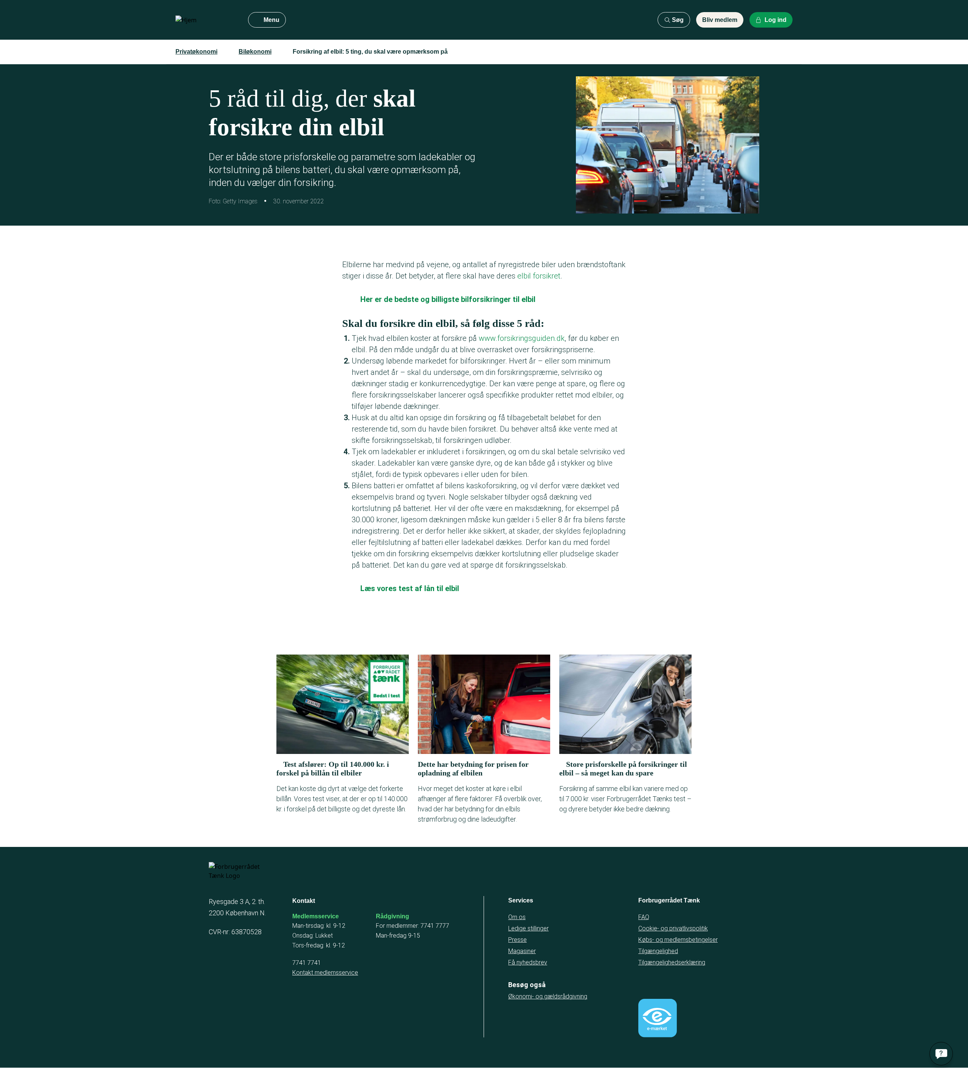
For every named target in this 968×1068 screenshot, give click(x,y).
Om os (517, 917)
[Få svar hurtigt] (941, 1053)
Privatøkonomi (196, 51)
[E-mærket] (657, 1018)
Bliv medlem (719, 20)
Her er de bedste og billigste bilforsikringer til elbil (447, 299)
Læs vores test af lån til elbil (409, 588)
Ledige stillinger (528, 928)
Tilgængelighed (658, 951)
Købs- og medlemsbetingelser (678, 939)
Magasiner (522, 951)
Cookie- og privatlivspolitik (673, 928)
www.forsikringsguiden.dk (522, 338)
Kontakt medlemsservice (325, 972)
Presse (517, 939)
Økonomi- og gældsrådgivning (547, 996)
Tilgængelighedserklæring (671, 962)
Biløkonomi (255, 51)
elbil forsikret (538, 275)
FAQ (643, 917)
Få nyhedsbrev (527, 962)
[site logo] (205, 20)
